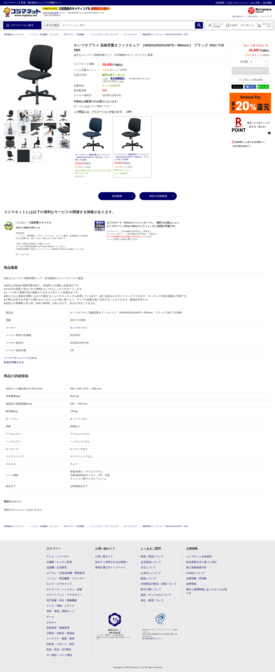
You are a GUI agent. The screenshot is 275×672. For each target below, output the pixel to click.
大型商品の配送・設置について (158, 583)
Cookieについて (195, 573)
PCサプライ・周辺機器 (74, 34)
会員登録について (151, 562)
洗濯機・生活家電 (56, 567)
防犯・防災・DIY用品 (58, 649)
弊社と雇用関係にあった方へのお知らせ (206, 591)
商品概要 (117, 196)
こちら (86, 106)
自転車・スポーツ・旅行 (60, 644)
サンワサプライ (79, 327)
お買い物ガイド (238, 16)
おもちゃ (51, 622)
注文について (148, 567)
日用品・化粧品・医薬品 (60, 633)
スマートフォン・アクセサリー (64, 594)
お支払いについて (151, 573)
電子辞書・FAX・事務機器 (61, 600)
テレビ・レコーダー (57, 556)
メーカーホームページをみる (21, 357)
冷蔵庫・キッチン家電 (59, 562)
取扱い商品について (152, 556)
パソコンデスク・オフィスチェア (104, 34)
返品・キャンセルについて (156, 594)
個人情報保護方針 (196, 567)
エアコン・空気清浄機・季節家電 (65, 573)
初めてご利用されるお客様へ (111, 562)
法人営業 (255, 2)
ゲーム (50, 616)
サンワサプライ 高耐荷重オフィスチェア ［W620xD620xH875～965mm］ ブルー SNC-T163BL (92, 157)
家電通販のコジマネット (14, 34)
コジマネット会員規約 (199, 556)
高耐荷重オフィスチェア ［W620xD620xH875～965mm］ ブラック (171, 34)
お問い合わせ (253, 16)
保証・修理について (152, 600)
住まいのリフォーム (238, 2)
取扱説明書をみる (14, 362)
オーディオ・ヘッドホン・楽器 (64, 589)
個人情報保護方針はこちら (151, 638)
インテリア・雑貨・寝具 (60, 638)
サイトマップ (266, 16)
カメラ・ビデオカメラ (59, 583)
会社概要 (267, 2)
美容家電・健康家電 (57, 627)
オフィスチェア (130, 34)
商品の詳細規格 (158, 196)
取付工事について (151, 589)
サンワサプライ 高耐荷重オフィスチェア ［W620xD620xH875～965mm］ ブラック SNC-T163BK (131, 157)
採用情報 (191, 583)
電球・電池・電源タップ (60, 611)
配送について (148, 578)
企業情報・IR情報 (196, 578)
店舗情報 (219, 2)
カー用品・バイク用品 (59, 655)
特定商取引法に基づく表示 (201, 562)
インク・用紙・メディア (60, 605)
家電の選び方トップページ (110, 567)
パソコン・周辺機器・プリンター (44, 34)
